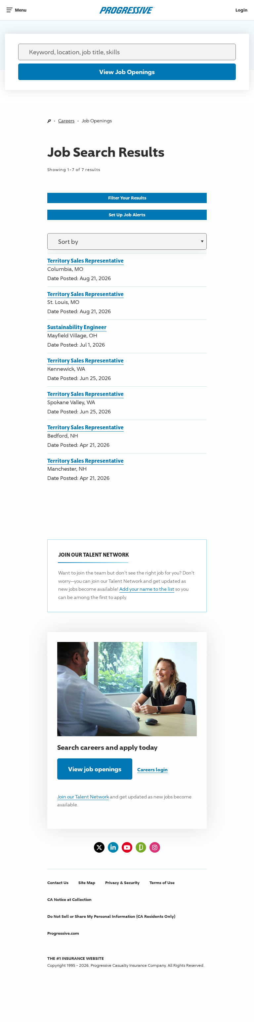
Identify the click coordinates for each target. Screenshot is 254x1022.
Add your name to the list (146, 589)
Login (241, 10)
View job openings (94, 769)
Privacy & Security (122, 882)
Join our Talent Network (83, 796)
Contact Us (57, 882)
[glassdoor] (141, 847)
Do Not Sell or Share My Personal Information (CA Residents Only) (111, 916)
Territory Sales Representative (85, 260)
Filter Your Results (127, 197)
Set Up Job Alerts (127, 214)
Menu (20, 10)
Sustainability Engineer (76, 326)
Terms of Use (162, 882)
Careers (66, 120)
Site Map (86, 882)
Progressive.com (63, 933)
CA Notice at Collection (69, 899)
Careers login (152, 769)
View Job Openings (127, 71)
